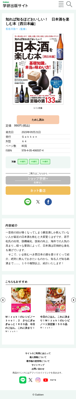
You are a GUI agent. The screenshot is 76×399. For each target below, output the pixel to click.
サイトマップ (38, 365)
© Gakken (38, 394)
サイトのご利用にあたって (38, 353)
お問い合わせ (38, 369)
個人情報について (38, 357)
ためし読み (38, 119)
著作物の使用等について (38, 361)
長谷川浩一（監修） (17, 28)
